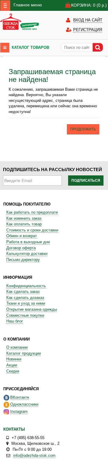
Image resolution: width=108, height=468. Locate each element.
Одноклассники (24, 404)
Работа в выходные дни (28, 242)
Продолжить (83, 129)
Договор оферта (21, 248)
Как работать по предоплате (32, 212)
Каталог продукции (23, 353)
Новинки (13, 359)
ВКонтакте (19, 397)
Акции (11, 365)
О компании (17, 347)
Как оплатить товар (24, 224)
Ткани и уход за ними (25, 303)
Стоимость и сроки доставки (32, 230)
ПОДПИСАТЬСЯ (85, 180)
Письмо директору (23, 259)
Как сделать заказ (23, 291)
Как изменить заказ (23, 218)
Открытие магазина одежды (31, 309)
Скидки (12, 371)
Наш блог (14, 321)
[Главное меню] (5, 5)
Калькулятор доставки (26, 253)
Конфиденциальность (26, 286)
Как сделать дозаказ (25, 297)
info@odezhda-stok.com (34, 455)
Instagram (19, 411)
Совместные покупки (25, 315)
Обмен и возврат (21, 236)
